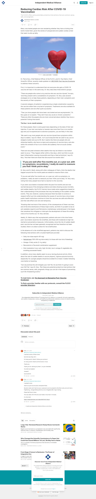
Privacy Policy (59, 484)
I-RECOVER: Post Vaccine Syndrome (63, 81)
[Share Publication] (77, 2)
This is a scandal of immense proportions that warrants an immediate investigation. (39, 443)
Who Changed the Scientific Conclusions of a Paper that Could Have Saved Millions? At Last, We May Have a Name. (41, 439)
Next (70, 326)
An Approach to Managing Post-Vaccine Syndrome (43, 279)
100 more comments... (26, 413)
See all (24, 465)
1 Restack (38, 315)
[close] (62, 455)
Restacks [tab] (30, 336)
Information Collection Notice (47, 484)
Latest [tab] (26, 420)
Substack (40, 496)
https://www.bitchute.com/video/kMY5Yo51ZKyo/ (37, 399)
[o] (69, 455)
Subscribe (83, 2)
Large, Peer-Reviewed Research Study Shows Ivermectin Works (40, 426)
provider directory (28, 285)
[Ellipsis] (74, 350)
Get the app (55, 492)
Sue (25, 350)
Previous (26, 326)
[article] (48, 429)
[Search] (74, 2)
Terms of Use (55, 483)
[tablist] (27, 336)
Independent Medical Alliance (31, 19)
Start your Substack (44, 492)
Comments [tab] (24, 336)
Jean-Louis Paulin (47, 74)
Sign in (91, 2)
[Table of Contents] (2, 249)
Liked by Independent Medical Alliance (33, 352)
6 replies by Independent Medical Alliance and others (39, 406)
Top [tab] (22, 420)
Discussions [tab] (32, 420)
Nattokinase (27, 239)
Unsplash (55, 74)
